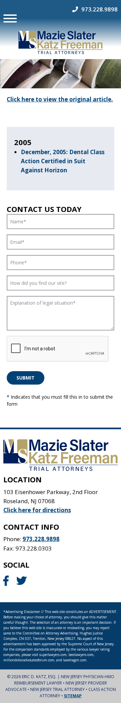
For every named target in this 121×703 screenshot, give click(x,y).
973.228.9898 (99, 9)
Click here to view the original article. (60, 99)
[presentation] (58, 349)
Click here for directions (37, 510)
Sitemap (73, 696)
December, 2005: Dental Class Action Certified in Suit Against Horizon (63, 161)
